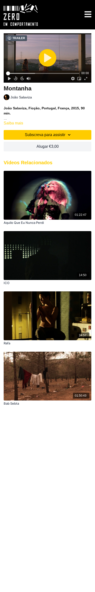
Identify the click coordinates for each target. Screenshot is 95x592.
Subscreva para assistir (45, 135)
